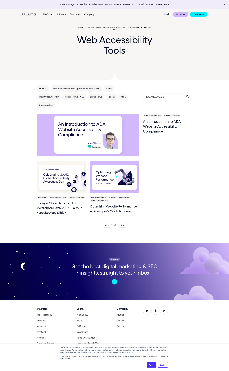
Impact (41, 337)
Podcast (111, 97)
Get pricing (180, 14)
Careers (121, 320)
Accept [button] (151, 365)
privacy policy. (130, 352)
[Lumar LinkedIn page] (164, 311)
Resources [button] (75, 14)
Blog (79, 320)
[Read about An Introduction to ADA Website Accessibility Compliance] (88, 135)
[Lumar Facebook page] (155, 311)
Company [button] (89, 14)
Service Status (45, 343)
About (120, 314)
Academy (82, 314)
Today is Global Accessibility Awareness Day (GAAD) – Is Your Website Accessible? (59, 207)
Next (122, 225)
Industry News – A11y (49, 97)
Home (80, 27)
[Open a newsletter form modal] (114, 281)
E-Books (82, 326)
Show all (43, 88)
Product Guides (86, 337)
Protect (41, 331)
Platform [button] (47, 14)
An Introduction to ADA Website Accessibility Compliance (162, 126)
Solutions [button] (61, 14)
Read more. (163, 4)
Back (106, 225)
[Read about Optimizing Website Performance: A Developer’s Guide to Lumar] (114, 177)
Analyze (41, 326)
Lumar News (96, 97)
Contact (121, 326)
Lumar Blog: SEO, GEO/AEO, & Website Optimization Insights (110, 27)
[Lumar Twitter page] (147, 311)
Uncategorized (46, 105)
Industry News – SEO (74, 97)
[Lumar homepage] (29, 14)
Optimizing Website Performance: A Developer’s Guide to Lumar (114, 209)
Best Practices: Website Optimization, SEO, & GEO (76, 88)
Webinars (82, 331)
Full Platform (44, 314)
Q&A (123, 97)
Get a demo (199, 14)
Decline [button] (163, 365)
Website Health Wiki (88, 343)
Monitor (42, 320)
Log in (167, 14)
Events (109, 88)
